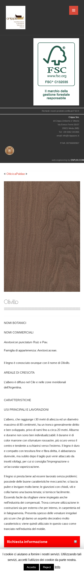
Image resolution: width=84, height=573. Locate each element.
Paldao (20, 173)
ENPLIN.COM (77, 160)
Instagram (9, 150)
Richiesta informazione (27, 542)
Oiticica (11, 173)
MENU (73, 10)
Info (57, 567)
